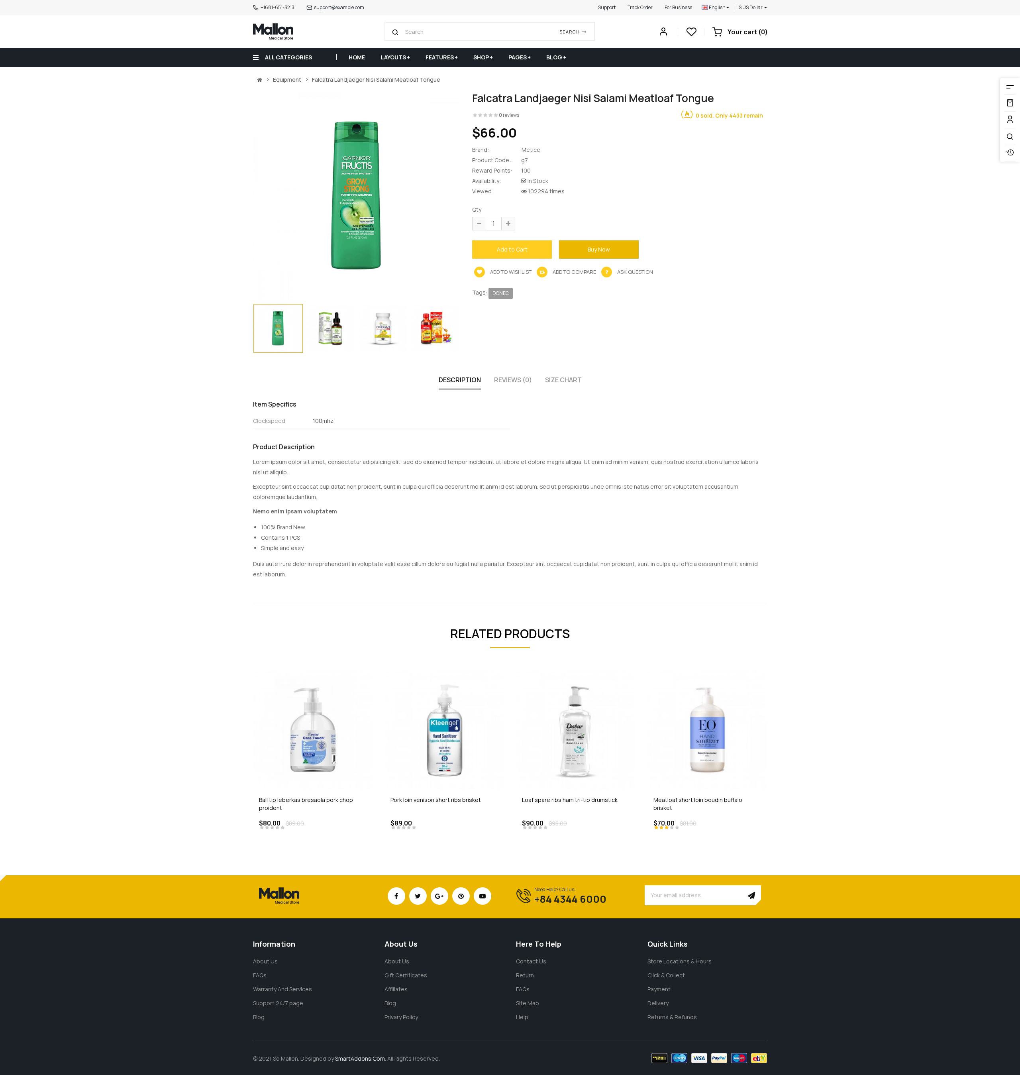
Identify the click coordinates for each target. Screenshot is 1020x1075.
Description (460, 379)
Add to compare (573, 271)
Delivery (658, 1003)
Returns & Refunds (672, 1017)
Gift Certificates (405, 975)
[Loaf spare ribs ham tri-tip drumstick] (576, 729)
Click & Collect (666, 975)
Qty (476, 209)
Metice (531, 149)
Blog (259, 1017)
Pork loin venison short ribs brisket (435, 800)
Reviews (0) (513, 379)
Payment (659, 989)
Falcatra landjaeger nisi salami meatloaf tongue (376, 80)
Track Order (640, 7)
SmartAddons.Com (360, 1058)
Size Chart (563, 379)
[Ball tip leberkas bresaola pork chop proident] (313, 729)
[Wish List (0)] (691, 34)
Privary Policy (401, 1017)
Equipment (287, 80)
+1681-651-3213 (277, 7)
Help (522, 1017)
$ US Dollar (751, 7)
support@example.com (339, 7)
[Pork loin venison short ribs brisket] (444, 729)
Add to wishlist (510, 271)
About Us (265, 961)
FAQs (260, 975)
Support (607, 7)
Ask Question (635, 271)
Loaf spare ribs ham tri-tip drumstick (570, 800)
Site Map (527, 1003)
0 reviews (509, 115)
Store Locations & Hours (679, 961)
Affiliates (396, 989)
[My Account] (663, 33)
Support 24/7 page (278, 1003)
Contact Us (531, 961)
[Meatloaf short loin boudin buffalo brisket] (707, 729)
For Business (678, 7)
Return (525, 975)
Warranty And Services (282, 989)
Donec (500, 293)
